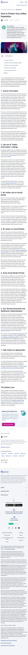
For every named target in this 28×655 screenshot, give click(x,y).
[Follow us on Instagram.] (16, 528)
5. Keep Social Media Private (10, 70)
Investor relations (21, 537)
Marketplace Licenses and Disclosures (9, 640)
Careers (20, 535)
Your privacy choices (14, 520)
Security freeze (22, 453)
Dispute (2, 455)
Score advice (15, 455)
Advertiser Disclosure (20, 5)
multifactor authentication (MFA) (11, 337)
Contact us (21, 540)
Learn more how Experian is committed (14, 513)
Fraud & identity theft (9, 9)
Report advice (8, 455)
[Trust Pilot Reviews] (14, 524)
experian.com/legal (11, 549)
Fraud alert (16, 453)
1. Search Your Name (8, 60)
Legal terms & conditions (7, 532)
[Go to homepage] (1, 9)
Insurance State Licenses (6, 643)
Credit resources (4, 494)
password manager (5, 330)
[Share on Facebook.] (2, 462)
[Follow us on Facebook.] (9, 528)
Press (7, 541)
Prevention (18, 9)
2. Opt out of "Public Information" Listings (12, 62)
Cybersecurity (3, 453)
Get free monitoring (8, 424)
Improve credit (21, 455)
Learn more (24, 562)
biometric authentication (18, 333)
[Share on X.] (4, 462)
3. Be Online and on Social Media (11, 65)
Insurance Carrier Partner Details (8, 645)
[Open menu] (25, 2)
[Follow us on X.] (12, 528)
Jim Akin (6, 20)
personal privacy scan (11, 183)
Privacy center (7, 535)
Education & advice (5, 491)
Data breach (10, 453)
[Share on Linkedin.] (6, 462)
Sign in (21, 2)
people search (12, 155)
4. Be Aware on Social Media (10, 67)
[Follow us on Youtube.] (19, 528)
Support (2, 487)
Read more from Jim (5, 447)
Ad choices (21, 532)
